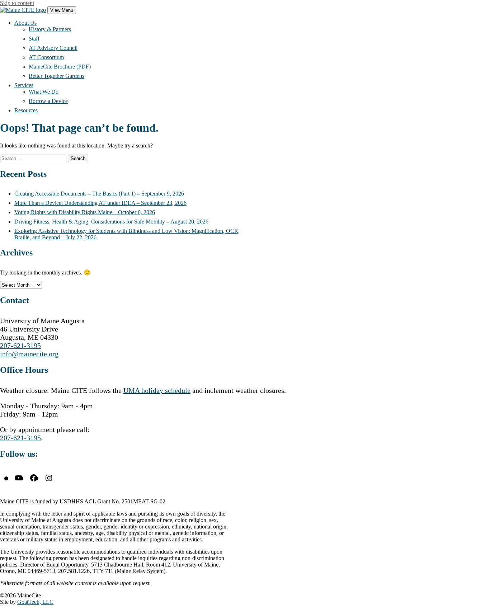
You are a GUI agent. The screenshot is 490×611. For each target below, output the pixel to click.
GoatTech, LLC (35, 602)
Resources (26, 110)
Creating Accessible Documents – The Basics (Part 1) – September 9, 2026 (99, 194)
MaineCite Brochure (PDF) (60, 67)
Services (23, 85)
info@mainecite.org (29, 354)
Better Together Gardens (56, 76)
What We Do (43, 92)
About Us (25, 23)
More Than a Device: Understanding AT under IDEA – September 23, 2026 (100, 203)
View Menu (61, 10)
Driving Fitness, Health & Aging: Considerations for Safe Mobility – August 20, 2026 (111, 221)
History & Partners (50, 29)
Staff (34, 39)
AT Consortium (46, 57)
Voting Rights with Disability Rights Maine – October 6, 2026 (84, 212)
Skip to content (17, 3)
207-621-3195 (20, 345)
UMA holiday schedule (156, 390)
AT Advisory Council (53, 48)
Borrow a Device (48, 101)
